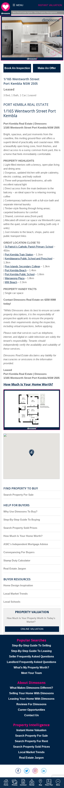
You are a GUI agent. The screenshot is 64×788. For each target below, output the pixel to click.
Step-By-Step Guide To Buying (21, 519)
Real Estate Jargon (14, 568)
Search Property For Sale (18, 494)
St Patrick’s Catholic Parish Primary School (29, 246)
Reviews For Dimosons (31, 704)
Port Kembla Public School (19, 274)
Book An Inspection (17, 68)
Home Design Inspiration (18, 585)
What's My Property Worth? (31, 667)
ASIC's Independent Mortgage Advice (25, 544)
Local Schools (11, 601)
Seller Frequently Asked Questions (31, 656)
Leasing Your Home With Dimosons (31, 698)
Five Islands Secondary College (22, 266)
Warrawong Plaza (14, 278)
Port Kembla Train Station (19, 254)
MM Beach (11, 282)
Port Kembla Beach (15, 270)
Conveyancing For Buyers (18, 552)
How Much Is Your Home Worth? (28, 384)
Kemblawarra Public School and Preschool (28, 258)
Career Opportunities (31, 709)
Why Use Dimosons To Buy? (20, 511)
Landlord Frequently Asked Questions (31, 662)
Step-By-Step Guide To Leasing (31, 651)
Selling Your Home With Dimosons (31, 693)
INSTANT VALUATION (50, 5)
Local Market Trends (15, 593)
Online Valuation (32, 629)
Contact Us (31, 715)
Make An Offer (47, 68)
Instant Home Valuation (31, 730)
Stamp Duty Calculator (16, 560)
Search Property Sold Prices (20, 527)
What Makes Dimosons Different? (31, 687)
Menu (19, 5)
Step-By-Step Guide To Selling (31, 645)
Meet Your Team (31, 673)
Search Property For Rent (31, 741)
